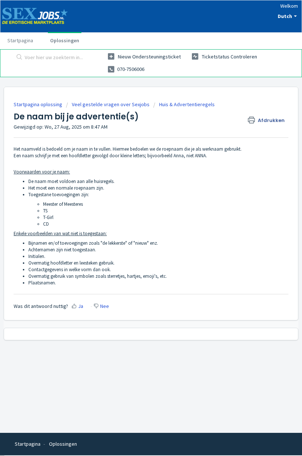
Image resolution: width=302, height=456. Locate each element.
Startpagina (20, 40)
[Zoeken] (18, 57)
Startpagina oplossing (38, 104)
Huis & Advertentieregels (187, 104)
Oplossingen (64, 40)
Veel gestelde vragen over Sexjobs (111, 104)
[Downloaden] (137, 224)
